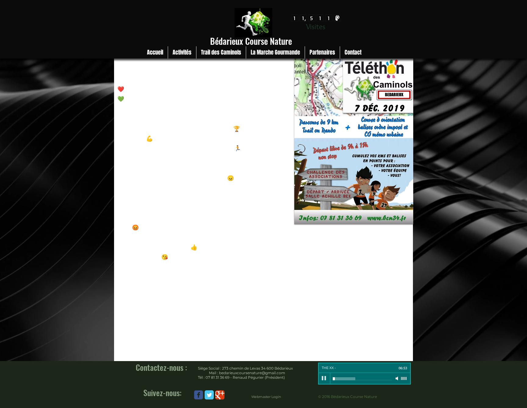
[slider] (404, 378)
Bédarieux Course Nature (251, 41)
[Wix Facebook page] (198, 394)
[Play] (324, 378)
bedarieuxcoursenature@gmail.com (252, 373)
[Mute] (397, 378)
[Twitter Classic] (209, 394)
